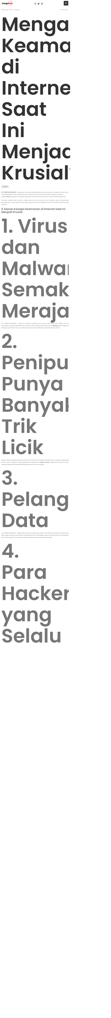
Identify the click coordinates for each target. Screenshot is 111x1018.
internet (8, 196)
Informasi (5, 186)
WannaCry (55, 325)
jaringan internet (44, 462)
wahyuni (18, 9)
